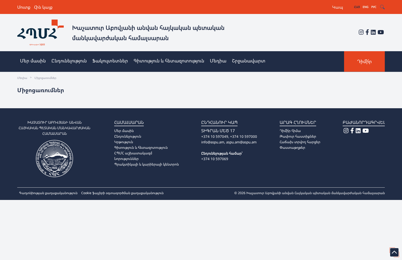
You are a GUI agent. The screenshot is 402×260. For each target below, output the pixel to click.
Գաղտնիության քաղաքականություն (48, 193)
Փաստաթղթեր (292, 147)
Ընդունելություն (127, 136)
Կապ (337, 7)
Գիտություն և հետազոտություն (141, 147)
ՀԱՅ (357, 7)
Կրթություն (123, 141)
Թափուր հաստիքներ (298, 136)
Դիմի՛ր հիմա (290, 130)
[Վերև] (394, 252)
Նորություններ (126, 158)
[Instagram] (361, 32)
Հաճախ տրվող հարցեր (300, 141)
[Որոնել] (382, 7)
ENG (365, 7)
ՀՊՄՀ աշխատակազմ (133, 153)
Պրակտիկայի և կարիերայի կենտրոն (146, 164)
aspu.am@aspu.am (241, 142)
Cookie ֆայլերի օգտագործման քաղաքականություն (122, 193)
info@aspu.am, (213, 142)
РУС (373, 7)
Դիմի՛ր (364, 61)
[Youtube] (381, 32)
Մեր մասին (124, 130)
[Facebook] (367, 32)
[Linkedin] (373, 32)
